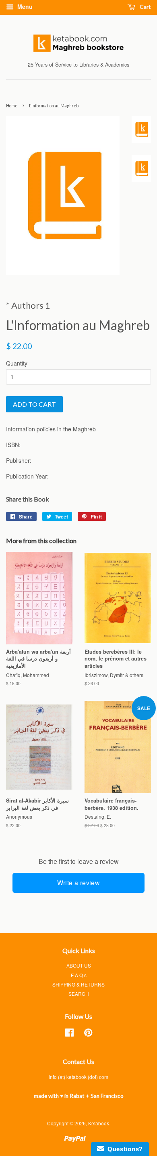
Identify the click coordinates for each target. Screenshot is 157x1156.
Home (11, 105)
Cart (144, 6)
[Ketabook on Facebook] (69, 1034)
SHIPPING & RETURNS (78, 984)
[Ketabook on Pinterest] (88, 1034)
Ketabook (98, 1123)
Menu (24, 6)
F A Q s (79, 975)
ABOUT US (78, 965)
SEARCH (78, 993)
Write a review (78, 882)
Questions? (123, 1149)
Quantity (16, 363)
